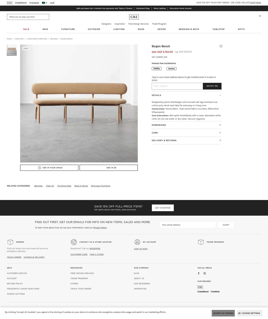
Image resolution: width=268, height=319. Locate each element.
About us (139, 278)
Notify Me (212, 86)
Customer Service (17, 273)
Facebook (199, 273)
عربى (52, 2)
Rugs (141, 29)
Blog (136, 273)
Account (12, 278)
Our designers (142, 284)
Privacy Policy (100, 228)
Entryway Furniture (100, 186)
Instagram (204, 273)
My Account (149, 242)
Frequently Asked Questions (23, 289)
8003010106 (95, 248)
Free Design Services (138, 24)
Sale (26, 29)
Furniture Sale (64, 186)
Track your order (80, 289)
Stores (74, 284)
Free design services (82, 273)
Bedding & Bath (189, 29)
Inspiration (120, 24)
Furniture (68, 29)
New (45, 29)
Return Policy (15, 284)
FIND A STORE (97, 254)
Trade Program (159, 24)
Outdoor (94, 29)
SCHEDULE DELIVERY (34, 257)
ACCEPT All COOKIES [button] (223, 313)
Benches (38, 186)
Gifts (241, 29)
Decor (162, 29)
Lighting (119, 29)
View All (50, 186)
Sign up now (141, 249)
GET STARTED (163, 208)
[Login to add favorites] (221, 46)
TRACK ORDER (14, 257)
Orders (20, 242)
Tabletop (218, 29)
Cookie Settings (16, 294)
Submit (226, 225)
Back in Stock (81, 186)
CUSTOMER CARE (79, 254)
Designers (106, 24)
